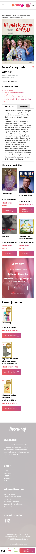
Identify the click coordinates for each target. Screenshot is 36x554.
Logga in (7, 478)
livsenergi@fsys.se (22, 539)
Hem (3, 15)
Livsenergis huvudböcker (13, 504)
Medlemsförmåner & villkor (17, 534)
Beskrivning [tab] (9, 106)
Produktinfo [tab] (23, 106)
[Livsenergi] (18, 6)
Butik (6, 471)
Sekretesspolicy (11, 537)
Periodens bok (9, 494)
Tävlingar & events (11, 501)
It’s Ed (26, 544)
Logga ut (7, 475)
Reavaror (7, 499)
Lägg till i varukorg (26, 550)
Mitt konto (8, 473)
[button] (33, 67)
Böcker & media (11, 15)
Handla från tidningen (12, 497)
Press (6, 480)
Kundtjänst (8, 506)
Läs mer (8, 211)
